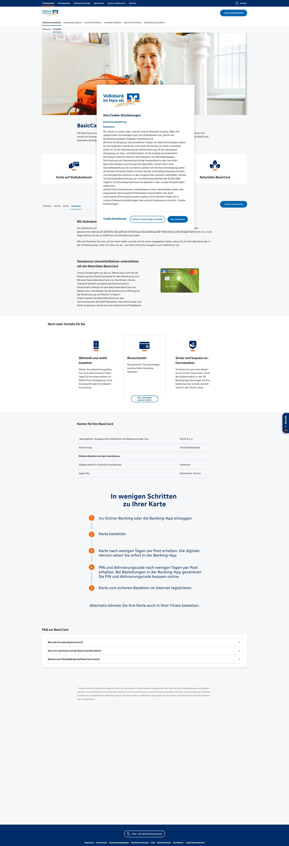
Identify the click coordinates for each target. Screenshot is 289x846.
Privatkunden (48, 3)
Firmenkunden (64, 3)
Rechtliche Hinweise (140, 842)
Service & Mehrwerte (116, 3)
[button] (144, 642)
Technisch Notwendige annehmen (147, 219)
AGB (153, 842)
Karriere (132, 3)
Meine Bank (99, 3)
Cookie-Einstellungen (114, 218)
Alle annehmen (178, 219)
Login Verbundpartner (195, 842)
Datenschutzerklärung (115, 121)
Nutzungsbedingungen (119, 842)
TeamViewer (178, 842)
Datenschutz (101, 842)
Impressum (89, 842)
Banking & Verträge (82, 3)
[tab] (52, 23)
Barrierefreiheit (164, 842)
